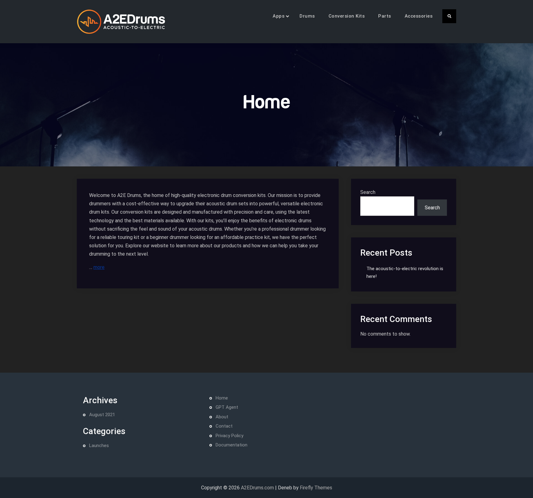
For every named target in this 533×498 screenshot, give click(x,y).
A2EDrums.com (257, 488)
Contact (224, 426)
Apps (278, 16)
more (99, 267)
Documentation (231, 445)
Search (367, 192)
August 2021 (102, 414)
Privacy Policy (229, 435)
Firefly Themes (316, 488)
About (222, 417)
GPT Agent (227, 407)
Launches (99, 445)
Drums (307, 16)
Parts (384, 16)
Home (222, 398)
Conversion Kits (346, 16)
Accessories (419, 16)
